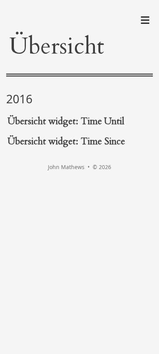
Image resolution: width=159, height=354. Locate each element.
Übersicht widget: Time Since (66, 141)
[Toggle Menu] (145, 18)
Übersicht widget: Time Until (66, 121)
